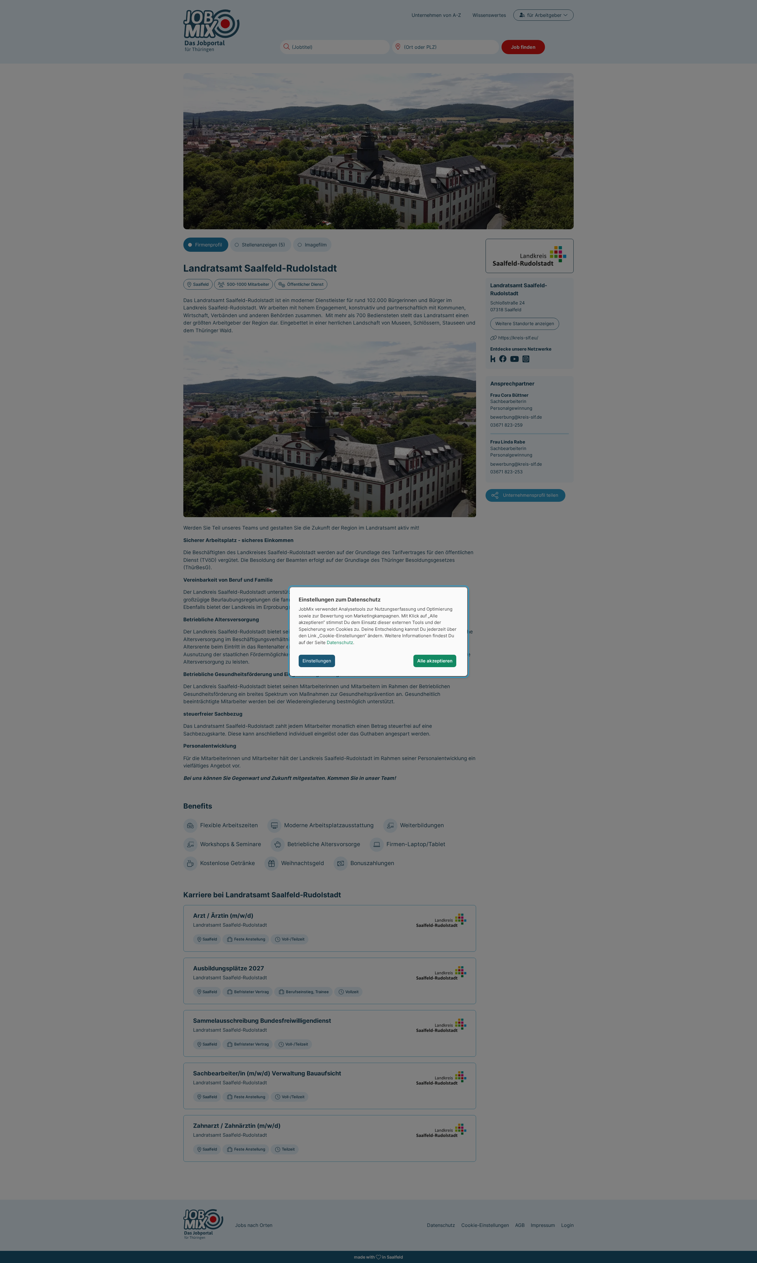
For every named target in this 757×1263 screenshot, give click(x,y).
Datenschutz (340, 642)
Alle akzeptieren (434, 661)
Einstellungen (317, 661)
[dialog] (378, 631)
